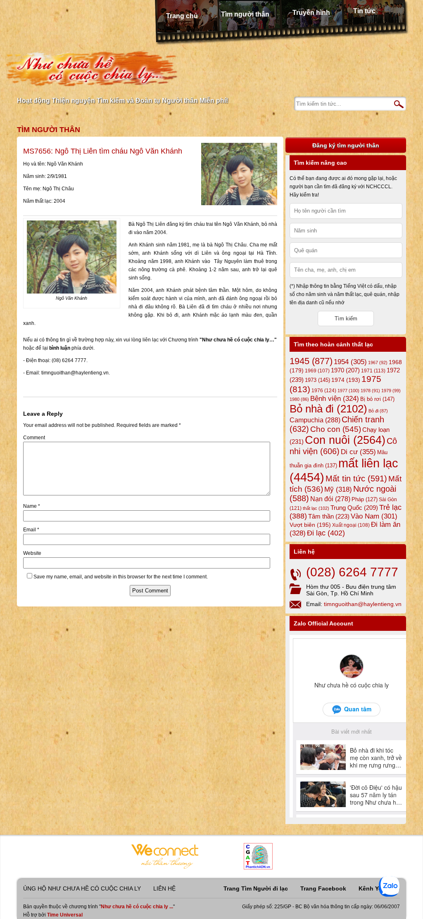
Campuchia (315, 420)
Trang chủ (182, 15)
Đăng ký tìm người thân (345, 145)
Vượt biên (310, 524)
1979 (391, 390)
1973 (317, 380)
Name (31, 506)
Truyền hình (311, 12)
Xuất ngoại (351, 525)
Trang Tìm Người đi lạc (255, 888)
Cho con (335, 428)
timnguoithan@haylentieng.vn (363, 604)
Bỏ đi (378, 410)
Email (31, 530)
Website (32, 553)
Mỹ (338, 489)
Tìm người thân (245, 14)
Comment (34, 438)
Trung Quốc (354, 508)
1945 (311, 361)
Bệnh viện (334, 399)
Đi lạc (326, 533)
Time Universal (65, 915)
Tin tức (364, 10)
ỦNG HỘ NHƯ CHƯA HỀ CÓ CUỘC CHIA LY (82, 888)
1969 (317, 370)
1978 (370, 390)
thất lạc (316, 508)
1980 (299, 399)
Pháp (365, 499)
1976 (323, 390)
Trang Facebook (323, 888)
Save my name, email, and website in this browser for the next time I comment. (120, 577)
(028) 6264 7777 (352, 572)
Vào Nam (374, 516)
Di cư (358, 452)
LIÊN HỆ (164, 888)
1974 (345, 380)
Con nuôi (345, 440)
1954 (350, 362)
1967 (377, 362)
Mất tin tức (356, 478)
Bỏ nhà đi (328, 408)
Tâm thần (328, 516)
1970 (345, 370)
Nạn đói (330, 498)
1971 (373, 371)
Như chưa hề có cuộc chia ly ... (137, 907)
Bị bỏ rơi (377, 399)
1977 (348, 390)
